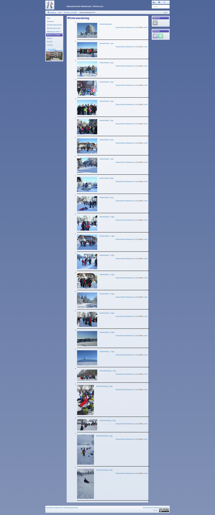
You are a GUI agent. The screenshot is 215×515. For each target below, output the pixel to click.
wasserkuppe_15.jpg (107, 313)
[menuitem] (54, 18)
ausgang (52, 12)
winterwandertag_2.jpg (104, 386)
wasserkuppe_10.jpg (107, 216)
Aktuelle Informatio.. (54, 28)
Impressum (50, 507)
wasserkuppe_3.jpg (106, 82)
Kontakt (49, 41)
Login (165, 12)
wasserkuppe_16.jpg (107, 332)
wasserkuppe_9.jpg (106, 197)
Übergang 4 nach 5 (54, 31)
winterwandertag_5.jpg (104, 470)
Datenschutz (58, 507)
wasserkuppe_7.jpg (106, 159)
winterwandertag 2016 (87, 12)
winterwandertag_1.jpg (108, 371)
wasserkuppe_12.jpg (107, 255)
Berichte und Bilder (53, 35)
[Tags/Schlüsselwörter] (155, 35)
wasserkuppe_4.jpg (106, 101)
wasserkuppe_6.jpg (106, 139)
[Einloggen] (160, 35)
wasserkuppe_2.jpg (106, 62)
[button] (154, 2)
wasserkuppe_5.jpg (106, 120)
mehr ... (146, 27)
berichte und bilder (70, 12)
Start (48, 18)
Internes (50, 45)
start (59, 12)
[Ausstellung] (155, 23)
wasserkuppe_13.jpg (107, 274)
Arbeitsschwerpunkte (54, 25)
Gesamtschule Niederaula (125, 27)
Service (49, 38)
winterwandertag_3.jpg (108, 420)
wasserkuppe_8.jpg (106, 178)
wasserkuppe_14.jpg (107, 293)
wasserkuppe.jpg (106, 24)
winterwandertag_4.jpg (104, 436)
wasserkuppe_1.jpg (106, 43)
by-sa (155, 510)
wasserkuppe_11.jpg (107, 236)
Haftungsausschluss (71, 507)
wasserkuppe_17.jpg (107, 351)
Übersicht (50, 21)
